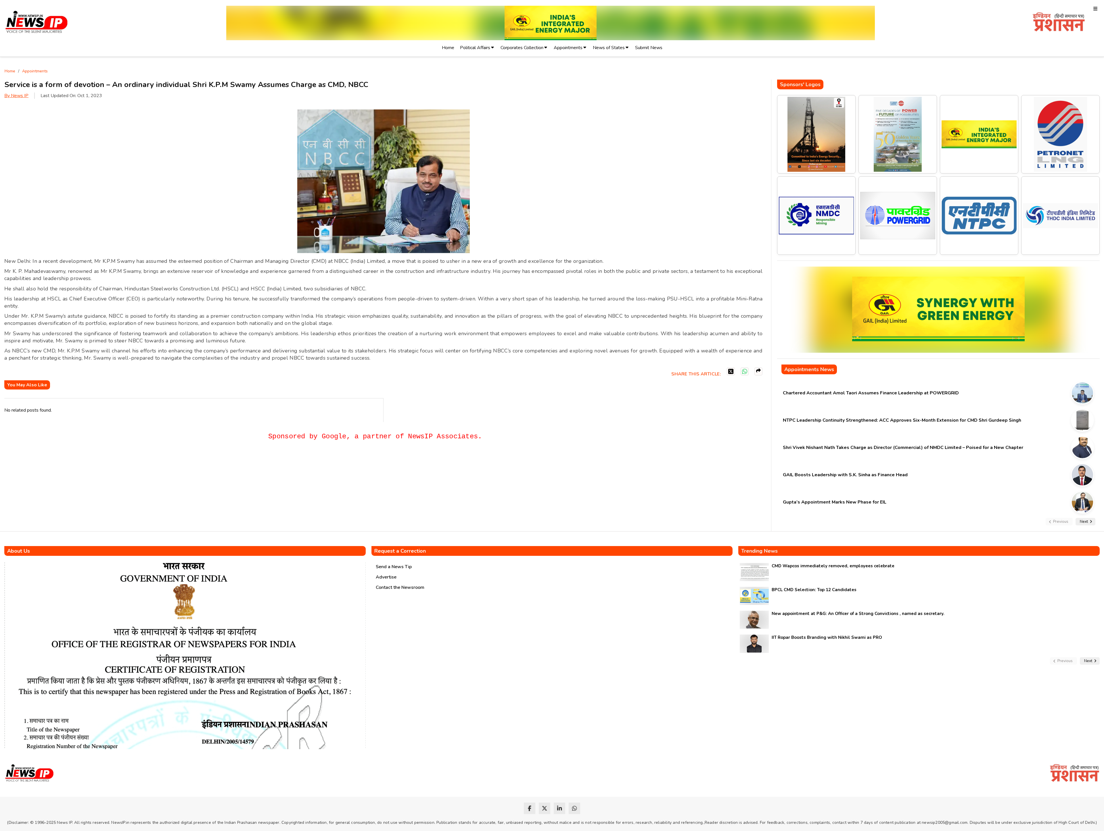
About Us (18, 550)
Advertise (386, 577)
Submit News (648, 48)
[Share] (758, 371)
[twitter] (544, 808)
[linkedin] (559, 808)
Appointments (568, 48)
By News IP (16, 95)
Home (448, 48)
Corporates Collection (522, 48)
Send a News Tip (394, 567)
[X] (731, 371)
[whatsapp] (574, 808)
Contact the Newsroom (400, 587)
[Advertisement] (109, 466)
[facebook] (529, 808)
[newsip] (36, 23)
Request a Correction (400, 550)
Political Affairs (475, 48)
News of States (609, 48)
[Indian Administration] (1058, 23)
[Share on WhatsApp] (745, 371)
